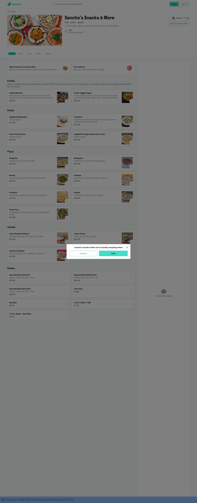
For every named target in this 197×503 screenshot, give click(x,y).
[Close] (127, 247)
